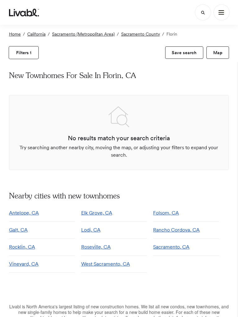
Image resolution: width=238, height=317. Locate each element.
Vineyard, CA (23, 264)
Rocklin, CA (22, 247)
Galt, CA (18, 230)
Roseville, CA (96, 247)
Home (15, 34)
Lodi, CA (90, 230)
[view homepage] (24, 12)
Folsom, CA (166, 213)
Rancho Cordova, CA (176, 230)
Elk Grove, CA (96, 213)
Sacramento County (140, 34)
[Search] (203, 12)
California (36, 34)
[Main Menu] (221, 12)
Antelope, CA (24, 213)
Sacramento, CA (171, 247)
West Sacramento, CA (105, 264)
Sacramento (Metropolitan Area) (83, 34)
